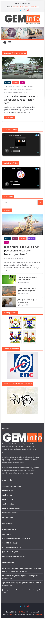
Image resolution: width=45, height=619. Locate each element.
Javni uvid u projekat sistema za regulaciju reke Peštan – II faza (21, 100)
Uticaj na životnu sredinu (20, 92)
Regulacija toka (29, 90)
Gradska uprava (8, 500)
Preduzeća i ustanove (10, 513)
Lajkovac (15, 238)
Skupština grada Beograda (11, 486)
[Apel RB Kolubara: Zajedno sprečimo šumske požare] (9, 291)
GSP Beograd (7, 534)
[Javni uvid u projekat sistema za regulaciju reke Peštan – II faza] (22, 68)
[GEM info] (22, 28)
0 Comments (29, 86)
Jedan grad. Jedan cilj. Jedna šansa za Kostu (27, 301)
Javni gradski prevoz (9, 530)
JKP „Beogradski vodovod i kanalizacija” (16, 538)
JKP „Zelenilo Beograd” (10, 552)
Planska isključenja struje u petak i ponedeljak (27, 278)
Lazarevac (15, 83)
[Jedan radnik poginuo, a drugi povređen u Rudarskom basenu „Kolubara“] (22, 224)
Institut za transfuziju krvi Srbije (13, 556)
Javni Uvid (9, 90)
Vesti (22, 83)
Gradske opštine (8, 504)
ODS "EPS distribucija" (10, 543)
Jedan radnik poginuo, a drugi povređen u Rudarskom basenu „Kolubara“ (21, 250)
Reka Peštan (8, 92)
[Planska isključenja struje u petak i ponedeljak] (9, 280)
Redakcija (9, 86)
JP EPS (14, 90)
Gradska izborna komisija (11, 508)
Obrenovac (31, 238)
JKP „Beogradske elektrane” (12, 547)
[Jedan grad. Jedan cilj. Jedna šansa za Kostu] (9, 302)
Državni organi (7, 517)
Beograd (7, 83)
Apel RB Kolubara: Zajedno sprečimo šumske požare (27, 289)
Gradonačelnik (7, 491)
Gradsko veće (7, 495)
